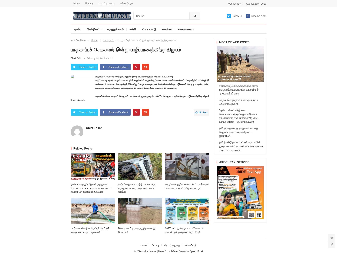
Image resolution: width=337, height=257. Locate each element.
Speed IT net (196, 251)
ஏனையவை (184, 29)
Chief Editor (77, 58)
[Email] (145, 67)
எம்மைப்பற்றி (126, 3)
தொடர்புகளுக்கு (107, 3)
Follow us (237, 16)
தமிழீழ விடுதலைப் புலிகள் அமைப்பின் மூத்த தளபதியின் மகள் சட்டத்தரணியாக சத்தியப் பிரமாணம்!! (241, 146)
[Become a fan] (331, 244)
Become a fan (258, 16)
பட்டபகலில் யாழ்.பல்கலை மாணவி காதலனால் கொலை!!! (235, 77)
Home (76, 3)
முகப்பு (77, 29)
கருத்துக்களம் (115, 29)
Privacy (89, 3)
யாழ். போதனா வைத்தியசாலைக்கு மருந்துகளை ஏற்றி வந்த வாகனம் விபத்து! (137, 187)
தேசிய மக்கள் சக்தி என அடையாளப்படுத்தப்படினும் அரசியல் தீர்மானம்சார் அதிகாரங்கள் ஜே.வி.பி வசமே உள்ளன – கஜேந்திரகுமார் (239, 115)
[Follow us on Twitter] (331, 237)
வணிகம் (167, 29)
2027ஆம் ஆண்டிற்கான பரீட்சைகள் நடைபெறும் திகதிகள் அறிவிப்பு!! (184, 230)
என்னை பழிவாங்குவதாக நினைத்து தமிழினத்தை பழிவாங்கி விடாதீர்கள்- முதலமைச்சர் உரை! (239, 89)
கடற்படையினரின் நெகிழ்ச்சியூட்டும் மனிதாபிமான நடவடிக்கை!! (90, 230)
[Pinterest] (136, 67)
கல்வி (133, 29)
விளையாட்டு (149, 29)
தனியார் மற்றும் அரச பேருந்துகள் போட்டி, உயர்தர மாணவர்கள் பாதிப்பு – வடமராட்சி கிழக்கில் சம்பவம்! (91, 187)
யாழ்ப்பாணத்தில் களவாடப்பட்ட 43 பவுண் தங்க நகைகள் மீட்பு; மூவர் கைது (187, 186)
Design (183, 251)
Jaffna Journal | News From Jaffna (159, 251)
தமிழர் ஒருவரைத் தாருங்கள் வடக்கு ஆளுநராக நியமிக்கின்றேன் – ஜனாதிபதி (238, 132)
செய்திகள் (93, 29)
